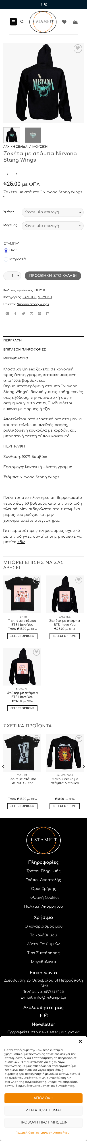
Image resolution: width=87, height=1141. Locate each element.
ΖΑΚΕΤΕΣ (29, 297)
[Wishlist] (64, 22)
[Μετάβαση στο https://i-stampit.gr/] (43, 21)
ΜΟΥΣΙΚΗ (40, 146)
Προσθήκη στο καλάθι (53, 276)
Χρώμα (8, 211)
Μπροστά (15, 259)
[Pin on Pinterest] (39, 314)
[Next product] (7, 174)
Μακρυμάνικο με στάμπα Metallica (65, 781)
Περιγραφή (12, 340)
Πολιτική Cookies (27, 1132)
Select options (22, 636)
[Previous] (10, 83)
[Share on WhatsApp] (7, 314)
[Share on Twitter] (23, 314)
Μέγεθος (10, 225)
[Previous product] (16, 174)
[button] (80, 1041)
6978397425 (54, 992)
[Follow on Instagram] (45, 4)
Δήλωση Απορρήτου (55, 1132)
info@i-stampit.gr (50, 998)
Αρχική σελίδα (15, 146)
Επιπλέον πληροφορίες (24, 349)
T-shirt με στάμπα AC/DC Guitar (22, 781)
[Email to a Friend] (31, 314)
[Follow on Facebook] (41, 4)
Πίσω (11, 250)
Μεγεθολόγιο (15, 358)
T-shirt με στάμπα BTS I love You (22, 622)
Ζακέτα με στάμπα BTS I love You (64, 622)
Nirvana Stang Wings (33, 304)
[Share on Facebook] (15, 314)
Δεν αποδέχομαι (43, 1110)
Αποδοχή (43, 1098)
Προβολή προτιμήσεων (43, 1122)
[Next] (76, 83)
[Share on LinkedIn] (47, 314)
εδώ (21, 542)
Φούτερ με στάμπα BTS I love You (22, 695)
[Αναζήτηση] (22, 21)
